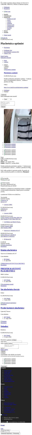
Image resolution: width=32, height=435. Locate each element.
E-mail (2, 431)
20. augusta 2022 (11, 52)
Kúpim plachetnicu (9, 250)
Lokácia (6, 62)
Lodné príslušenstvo (9, 381)
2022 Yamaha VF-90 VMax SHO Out (11, 219)
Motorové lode (8, 371)
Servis (8, 20)
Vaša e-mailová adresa (6, 343)
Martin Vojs (8, 50)
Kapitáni (9, 28)
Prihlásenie (7, 7)
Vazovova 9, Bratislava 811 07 (12, 230)
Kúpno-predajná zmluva (10, 404)
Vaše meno (3, 341)
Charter (9, 22)
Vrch (2, 428)
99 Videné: (7, 259)
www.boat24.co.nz (9, 410)
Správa (2, 348)
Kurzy (9, 29)
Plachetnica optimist (10, 73)
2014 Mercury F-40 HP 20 (7, 236)
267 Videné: (7, 317)
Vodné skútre (7, 372)
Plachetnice (7, 47)
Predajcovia (7, 17)
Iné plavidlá (7, 376)
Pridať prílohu (4, 349)
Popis (5, 60)
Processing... (16, 433)
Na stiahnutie (7, 407)
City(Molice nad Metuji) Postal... (12, 222)
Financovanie (10, 25)
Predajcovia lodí (11, 19)
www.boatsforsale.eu (9, 412)
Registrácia (7, 8)
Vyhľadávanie (7, 16)
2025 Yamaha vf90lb (6, 227)
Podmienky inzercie (9, 403)
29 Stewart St (7, 239)
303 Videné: (7, 335)
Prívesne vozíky (8, 379)
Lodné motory (7, 378)
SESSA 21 (3, 210)
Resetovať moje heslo (6, 433)
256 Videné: (7, 298)
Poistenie (9, 23)
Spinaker (4, 326)
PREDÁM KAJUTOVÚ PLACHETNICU (11, 269)
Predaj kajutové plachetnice (12, 308)
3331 (7, 53)
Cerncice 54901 (8, 204)
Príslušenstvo (10, 26)
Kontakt (6, 32)
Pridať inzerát (7, 35)
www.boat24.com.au (9, 409)
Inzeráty (6, 14)
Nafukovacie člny (8, 375)
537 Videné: (7, 280)
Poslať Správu (4, 56)
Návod (5, 30)
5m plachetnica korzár (10, 289)
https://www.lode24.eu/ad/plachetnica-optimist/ (16, 87)
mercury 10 (4, 202)
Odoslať (3, 106)
